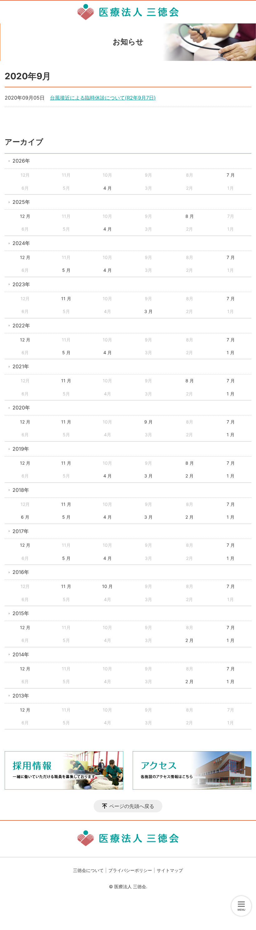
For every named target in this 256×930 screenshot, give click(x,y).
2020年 (21, 407)
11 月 (66, 298)
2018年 (20, 490)
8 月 (189, 216)
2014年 (20, 654)
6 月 (25, 517)
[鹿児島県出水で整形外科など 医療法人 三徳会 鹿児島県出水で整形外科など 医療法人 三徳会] (128, 12)
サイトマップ (170, 870)
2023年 (21, 284)
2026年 (21, 161)
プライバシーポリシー (130, 870)
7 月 (231, 175)
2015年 (20, 613)
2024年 (21, 243)
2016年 (20, 572)
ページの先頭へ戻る (131, 806)
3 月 (148, 311)
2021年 (20, 366)
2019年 (20, 449)
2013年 (20, 696)
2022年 (21, 325)
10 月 (107, 586)
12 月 (25, 216)
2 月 (189, 475)
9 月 (148, 421)
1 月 (230, 352)
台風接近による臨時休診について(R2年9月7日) (103, 98)
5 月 (66, 270)
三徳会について (88, 870)
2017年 (20, 531)
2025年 (21, 202)
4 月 (107, 188)
